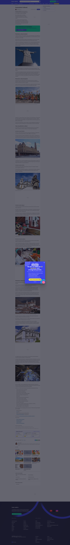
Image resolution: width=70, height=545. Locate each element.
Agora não (35, 281)
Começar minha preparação (34, 279)
